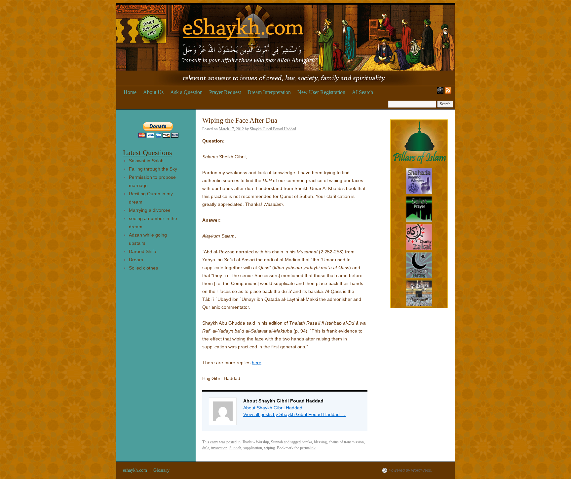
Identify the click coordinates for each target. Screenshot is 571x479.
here (256, 362)
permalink (308, 448)
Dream (136, 259)
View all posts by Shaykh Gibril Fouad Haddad (294, 414)
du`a (205, 448)
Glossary (161, 470)
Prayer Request (225, 92)
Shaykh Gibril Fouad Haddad (273, 129)
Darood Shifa (142, 251)
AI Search (362, 92)
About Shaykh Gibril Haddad (272, 407)
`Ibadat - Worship (255, 442)
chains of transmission (346, 442)
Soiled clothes (143, 268)
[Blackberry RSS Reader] (439, 92)
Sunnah (277, 442)
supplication (252, 448)
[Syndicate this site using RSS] (449, 92)
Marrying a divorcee (150, 210)
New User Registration (321, 92)
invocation (219, 448)
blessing (320, 442)
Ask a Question (186, 92)
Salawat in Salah (146, 160)
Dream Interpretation (269, 92)
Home (130, 92)
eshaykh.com (135, 470)
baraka (307, 442)
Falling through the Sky (153, 169)
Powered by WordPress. (410, 470)
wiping (269, 448)
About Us (153, 92)
